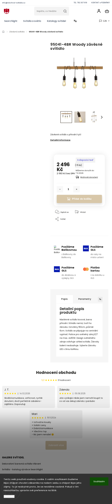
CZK (105, 21)
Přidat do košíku (81, 198)
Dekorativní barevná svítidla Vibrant (21, 463)
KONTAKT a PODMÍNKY (100, 2)
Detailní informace (60, 140)
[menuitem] (10, 21)
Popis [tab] (64, 299)
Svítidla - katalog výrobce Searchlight (22, 469)
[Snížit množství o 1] (60, 189)
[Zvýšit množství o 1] (76, 189)
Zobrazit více (56, 445)
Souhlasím (99, 481)
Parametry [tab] (84, 299)
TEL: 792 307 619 (80, 2)
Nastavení (9, 496)
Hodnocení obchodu (56, 372)
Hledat (65, 11)
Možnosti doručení (89, 177)
